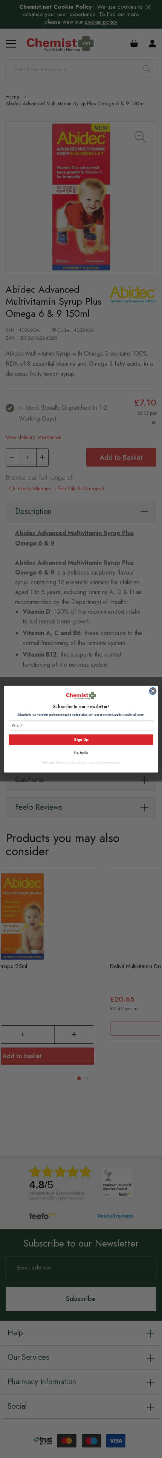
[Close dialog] (152, 690)
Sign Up (81, 739)
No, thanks (81, 752)
